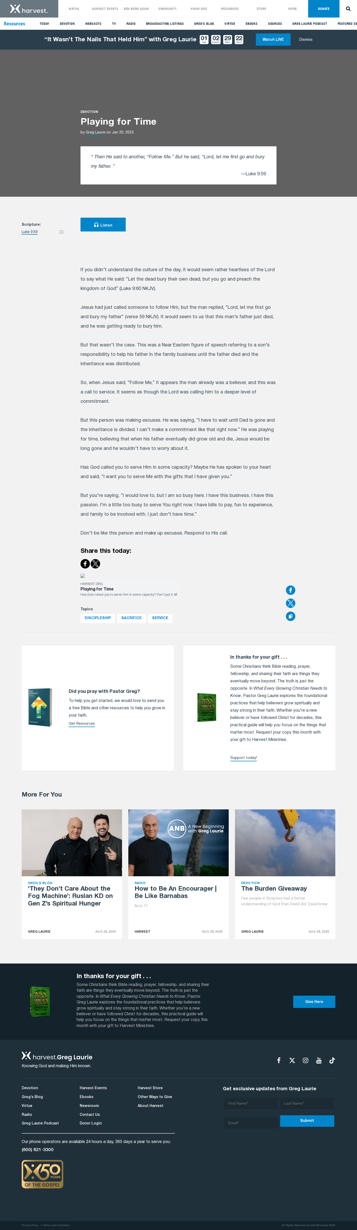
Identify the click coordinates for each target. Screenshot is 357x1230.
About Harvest (150, 1106)
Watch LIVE (273, 40)
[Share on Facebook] (310, 590)
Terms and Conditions (56, 1225)
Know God (199, 9)
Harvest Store (150, 1088)
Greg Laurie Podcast (309, 24)
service (160, 618)
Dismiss (306, 40)
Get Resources (82, 724)
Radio (131, 24)
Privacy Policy (30, 1225)
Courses (275, 24)
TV (114, 24)
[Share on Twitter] (310, 604)
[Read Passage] (61, 232)
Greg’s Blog (204, 24)
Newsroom (89, 1106)
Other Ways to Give (155, 1097)
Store (261, 9)
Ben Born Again (136, 9)
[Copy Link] (290, 617)
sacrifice (131, 618)
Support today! (243, 758)
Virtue (229, 24)
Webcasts (93, 24)
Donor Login (91, 1123)
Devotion (67, 24)
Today (44, 24)
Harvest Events (105, 9)
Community (167, 9)
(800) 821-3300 (38, 1150)
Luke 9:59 (30, 232)
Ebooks (252, 24)
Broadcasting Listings (165, 24)
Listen (106, 225)
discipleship (98, 618)
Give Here (314, 1002)
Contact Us (90, 1115)
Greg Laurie (95, 132)
